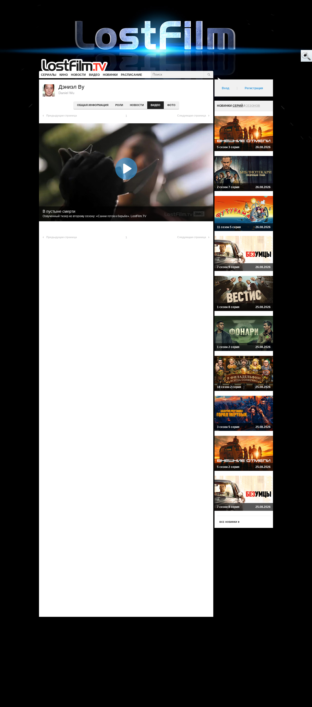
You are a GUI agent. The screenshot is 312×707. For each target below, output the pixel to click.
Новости (137, 105)
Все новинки (228, 522)
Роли (119, 105)
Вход (225, 88)
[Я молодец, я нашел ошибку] (287, 56)
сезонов (252, 105)
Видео (155, 105)
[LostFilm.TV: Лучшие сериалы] (77, 64)
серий (238, 105)
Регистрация (254, 88)
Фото (171, 105)
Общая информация (92, 105)
